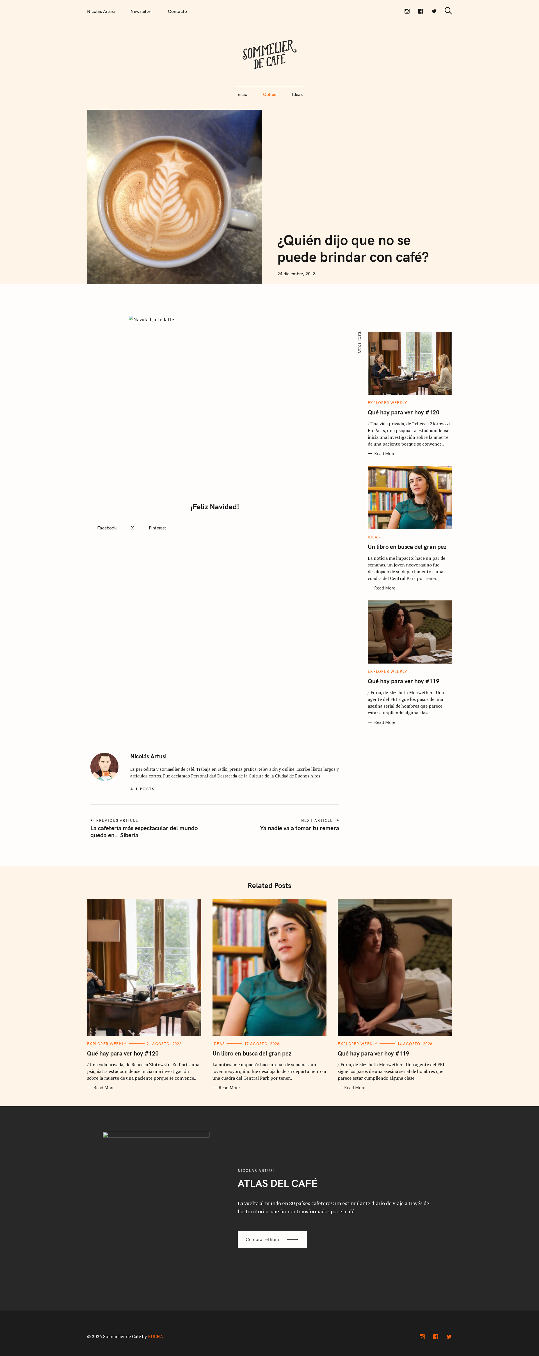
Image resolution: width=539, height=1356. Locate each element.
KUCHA (155, 1336)
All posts (142, 788)
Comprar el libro (262, 1239)
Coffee (269, 94)
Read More (384, 453)
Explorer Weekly (388, 402)
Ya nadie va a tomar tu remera (299, 828)
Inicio (241, 94)
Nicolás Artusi (101, 11)
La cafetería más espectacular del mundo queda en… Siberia (144, 831)
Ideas (297, 94)
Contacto (177, 11)
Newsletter (141, 11)
